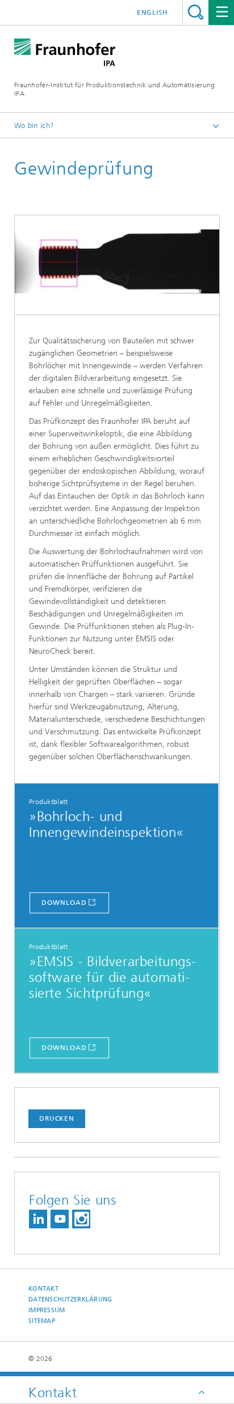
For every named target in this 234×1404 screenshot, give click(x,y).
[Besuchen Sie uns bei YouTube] (60, 1219)
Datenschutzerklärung (70, 1299)
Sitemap (41, 1321)
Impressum (46, 1310)
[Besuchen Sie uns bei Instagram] (81, 1219)
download (63, 903)
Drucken (56, 1118)
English (152, 12)
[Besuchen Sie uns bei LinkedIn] (38, 1219)
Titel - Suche (195, 12)
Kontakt (43, 1288)
